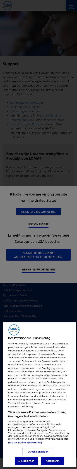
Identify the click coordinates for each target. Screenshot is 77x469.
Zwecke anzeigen (38, 451)
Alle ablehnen (26, 460)
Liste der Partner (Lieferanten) (25, 442)
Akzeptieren (52, 460)
